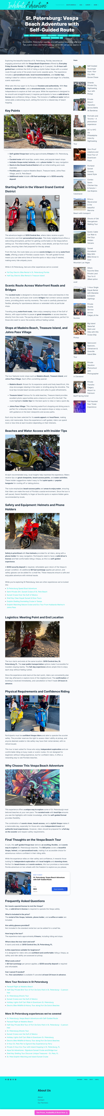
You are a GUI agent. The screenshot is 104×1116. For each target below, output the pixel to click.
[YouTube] (15, 1079)
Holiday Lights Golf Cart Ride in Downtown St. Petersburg (30, 1002)
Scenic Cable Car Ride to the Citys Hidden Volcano (92, 237)
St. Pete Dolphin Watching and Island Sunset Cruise (27, 1057)
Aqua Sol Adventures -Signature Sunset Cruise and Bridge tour (32, 1050)
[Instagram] (10, 1079)
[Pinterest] (13, 1079)
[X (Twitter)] (8, 1079)
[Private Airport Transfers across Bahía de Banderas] (80, 104)
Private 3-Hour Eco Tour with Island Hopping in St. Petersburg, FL (33, 1047)
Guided (26, 35)
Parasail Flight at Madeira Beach (20, 987)
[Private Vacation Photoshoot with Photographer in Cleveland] (80, 368)
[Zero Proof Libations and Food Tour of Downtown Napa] (80, 154)
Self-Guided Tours (74, 35)
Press (85, 1079)
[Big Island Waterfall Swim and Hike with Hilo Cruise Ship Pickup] (80, 329)
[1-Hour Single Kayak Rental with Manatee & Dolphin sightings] (80, 293)
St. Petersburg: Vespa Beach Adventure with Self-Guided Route (32, 1018)
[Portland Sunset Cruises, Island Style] (80, 171)
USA (61, 37)
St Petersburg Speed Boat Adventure (22, 588)
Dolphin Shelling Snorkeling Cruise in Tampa (24, 601)
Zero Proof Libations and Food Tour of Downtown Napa (92, 155)
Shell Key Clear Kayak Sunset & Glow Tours (24, 598)
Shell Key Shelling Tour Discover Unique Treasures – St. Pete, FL (32, 1053)
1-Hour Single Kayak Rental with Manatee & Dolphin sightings (92, 293)
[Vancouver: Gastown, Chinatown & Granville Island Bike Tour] (80, 348)
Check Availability (59, 889)
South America (71, 5)
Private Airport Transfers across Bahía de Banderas (92, 105)
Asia (80, 5)
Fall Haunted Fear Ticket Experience (92, 404)
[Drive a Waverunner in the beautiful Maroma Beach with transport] (80, 204)
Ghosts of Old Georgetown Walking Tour (93, 221)
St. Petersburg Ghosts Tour (18, 996)
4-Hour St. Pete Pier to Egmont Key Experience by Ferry (29, 1044)
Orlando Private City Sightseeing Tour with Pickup (92, 88)
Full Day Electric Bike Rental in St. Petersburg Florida (28, 272)
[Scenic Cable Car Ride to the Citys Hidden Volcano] (80, 237)
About (91, 1079)
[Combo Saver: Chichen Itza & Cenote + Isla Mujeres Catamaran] (80, 185)
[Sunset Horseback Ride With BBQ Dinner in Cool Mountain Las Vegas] (80, 254)
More (95, 5)
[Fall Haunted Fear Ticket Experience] (80, 407)
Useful (97, 1079)
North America (52, 35)
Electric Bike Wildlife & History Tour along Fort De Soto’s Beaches (33, 1005)
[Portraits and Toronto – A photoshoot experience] (80, 121)
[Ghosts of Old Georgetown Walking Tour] (80, 224)
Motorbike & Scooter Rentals (38, 35)
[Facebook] (5, 1079)
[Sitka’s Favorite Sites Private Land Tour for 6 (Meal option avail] (80, 273)
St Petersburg (46, 37)
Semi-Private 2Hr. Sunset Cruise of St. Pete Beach (27, 592)
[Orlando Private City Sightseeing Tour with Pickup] (80, 88)
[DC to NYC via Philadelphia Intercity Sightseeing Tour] (80, 135)
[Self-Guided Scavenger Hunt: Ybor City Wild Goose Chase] (80, 71)
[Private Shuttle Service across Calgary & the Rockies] (80, 309)
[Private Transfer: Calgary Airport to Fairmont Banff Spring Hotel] (80, 387)
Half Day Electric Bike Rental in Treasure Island (26, 276)
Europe (88, 5)
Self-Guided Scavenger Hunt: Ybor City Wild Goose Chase (92, 71)
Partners (79, 1079)
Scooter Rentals (62, 35)
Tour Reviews (60, 5)
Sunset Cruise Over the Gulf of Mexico (22, 595)
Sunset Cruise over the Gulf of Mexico (22, 999)
